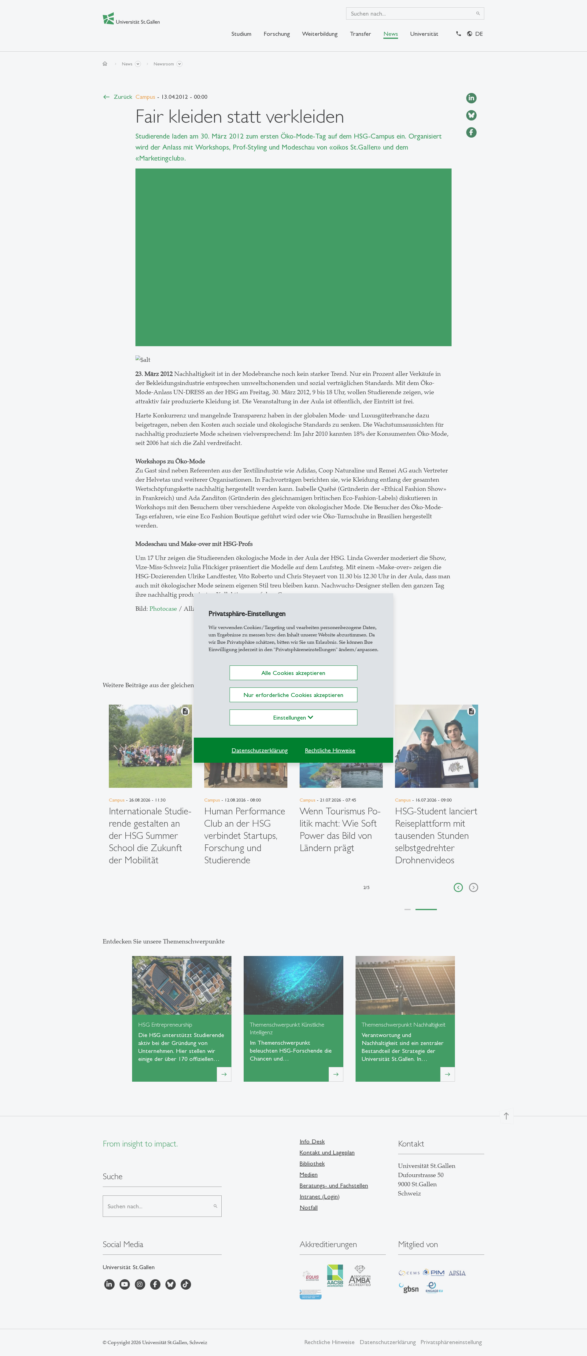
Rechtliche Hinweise (330, 750)
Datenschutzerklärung (259, 750)
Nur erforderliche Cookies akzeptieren (293, 694)
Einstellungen (290, 717)
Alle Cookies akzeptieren (293, 672)
